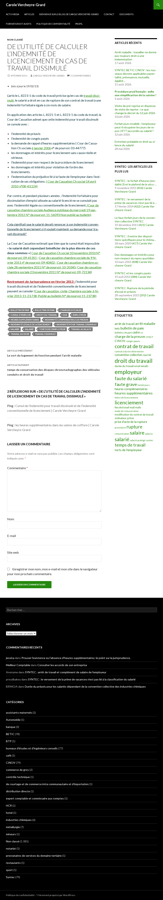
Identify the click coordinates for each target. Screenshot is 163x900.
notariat (11, 848)
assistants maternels (19, 712)
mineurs (11, 834)
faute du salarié (131, 378)
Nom (10, 519)
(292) (143, 295)
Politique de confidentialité (53, 23)
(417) (135, 243)
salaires (149, 433)
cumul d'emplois (21, 315)
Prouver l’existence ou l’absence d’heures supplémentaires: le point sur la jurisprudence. (76, 658)
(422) (137, 206)
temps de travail (130, 445)
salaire (15, 329)
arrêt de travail (125, 324)
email (137, 366)
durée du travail (124, 366)
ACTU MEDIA (12, 14)
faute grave (126, 384)
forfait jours (144, 385)
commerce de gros (17, 769)
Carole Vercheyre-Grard (25, 5)
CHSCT (149, 337)
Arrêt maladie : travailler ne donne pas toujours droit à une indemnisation (135, 55)
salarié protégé (138, 440)
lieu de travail (122, 407)
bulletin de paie (20, 310)
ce (141, 332)
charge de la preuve (130, 336)
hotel (9, 812)
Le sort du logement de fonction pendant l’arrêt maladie (44, 353)
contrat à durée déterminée (129, 351)
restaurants (13, 862)
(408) (135, 262)
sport (9, 870)
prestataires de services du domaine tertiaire (34, 855)
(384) (134, 276)
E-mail (11, 536)
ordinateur (120, 418)
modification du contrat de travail (134, 414)
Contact (109, 14)
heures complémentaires (131, 389)
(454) (140, 188)
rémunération (122, 433)
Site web (13, 552)
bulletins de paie (45, 310)
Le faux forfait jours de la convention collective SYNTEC (135, 219)
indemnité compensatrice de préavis (66, 319)
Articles (29, 14)
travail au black (81, 329)
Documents (126, 14)
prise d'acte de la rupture (131, 421)
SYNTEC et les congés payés (133, 273)
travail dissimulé (45, 334)
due (65, 315)
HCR (9, 805)
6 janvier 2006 (41, 148)
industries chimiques (19, 820)
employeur (79, 315)
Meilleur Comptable (18, 665)
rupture (134, 426)
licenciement (129, 402)
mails (138, 407)
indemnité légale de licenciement (31, 324)
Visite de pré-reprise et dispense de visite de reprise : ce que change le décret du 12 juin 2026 (135, 109)
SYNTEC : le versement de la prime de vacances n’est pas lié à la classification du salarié (136, 201)
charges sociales (71, 310)
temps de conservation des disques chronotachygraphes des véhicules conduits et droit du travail (53, 369)
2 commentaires (80, 75)
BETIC (10, 734)
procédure (120, 427)
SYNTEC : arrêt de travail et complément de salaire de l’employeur (65, 672)
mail (132, 407)
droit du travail (46, 315)
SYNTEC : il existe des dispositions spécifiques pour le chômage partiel (136, 238)
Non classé (15, 39)
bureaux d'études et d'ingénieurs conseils (32, 748)
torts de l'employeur (52, 329)
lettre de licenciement (126, 397)
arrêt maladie (145, 324)
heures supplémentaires (25, 319)
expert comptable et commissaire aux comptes (35, 798)
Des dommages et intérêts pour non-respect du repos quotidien (134, 256)
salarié (29, 329)
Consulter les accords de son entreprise (62, 665)
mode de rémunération (127, 411)
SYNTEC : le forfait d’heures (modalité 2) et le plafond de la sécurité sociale (135, 182)
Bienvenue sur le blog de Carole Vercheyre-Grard (69, 14)
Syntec (10, 877)
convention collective (128, 355)
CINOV (120, 341)
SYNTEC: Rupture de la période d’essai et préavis (134, 289)
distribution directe (18, 791)
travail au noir (20, 334)
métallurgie (13, 827)
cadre (136, 332)
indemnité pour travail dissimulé (76, 324)
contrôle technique (18, 777)
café (8, 755)
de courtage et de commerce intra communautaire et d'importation (47, 784)
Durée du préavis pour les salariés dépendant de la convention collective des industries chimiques (85, 686)
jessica (10, 658)
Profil (79, 23)
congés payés (133, 341)
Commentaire (17, 468)
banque (10, 727)
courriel (147, 355)
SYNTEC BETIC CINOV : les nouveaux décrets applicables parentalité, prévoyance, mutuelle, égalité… (135, 75)
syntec (149, 440)
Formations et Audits (18, 23)
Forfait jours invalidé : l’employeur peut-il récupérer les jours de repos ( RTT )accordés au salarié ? (135, 127)
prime (130, 418)
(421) (142, 225)
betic (117, 328)
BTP (9, 741)
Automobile (13, 719)
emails (144, 366)
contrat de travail (134, 346)
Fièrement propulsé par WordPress (56, 895)
